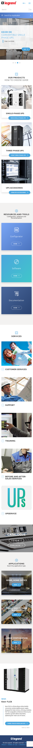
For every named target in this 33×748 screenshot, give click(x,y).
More (15, 243)
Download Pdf (15, 545)
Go (30, 9)
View (15, 584)
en (24, 3)
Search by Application (12, 15)
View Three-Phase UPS (18, 155)
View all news (25, 727)
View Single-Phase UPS (18, 118)
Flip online (15, 540)
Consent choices (25, 744)
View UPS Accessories (18, 192)
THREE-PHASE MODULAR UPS (16, 723)
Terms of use (13, 744)
